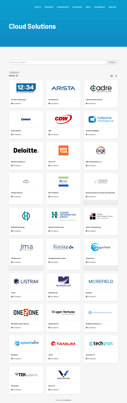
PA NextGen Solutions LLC (93, 324)
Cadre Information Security (94, 99)
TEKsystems (15, 386)
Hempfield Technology (17, 227)
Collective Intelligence (92, 131)
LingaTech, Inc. (90, 258)
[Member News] (87, 202)
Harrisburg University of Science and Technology (100, 193)
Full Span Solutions (17, 193)
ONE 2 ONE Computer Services (20, 324)
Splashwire (14, 355)
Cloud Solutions (13, 72)
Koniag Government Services (57, 258)
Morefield (88, 293)
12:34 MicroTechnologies (18, 99)
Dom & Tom (51, 162)
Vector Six (51, 386)
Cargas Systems (16, 131)
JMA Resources (15, 258)
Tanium (50, 355)
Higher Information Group (56, 227)
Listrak (13, 293)
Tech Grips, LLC (90, 355)
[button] (112, 76)
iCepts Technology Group (93, 227)
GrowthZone (67, 400)
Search (113, 62)
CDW (49, 131)
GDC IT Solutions (53, 193)
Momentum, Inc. (53, 293)
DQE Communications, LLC (94, 162)
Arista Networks (53, 99)
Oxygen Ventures (53, 324)
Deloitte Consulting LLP (18, 162)
